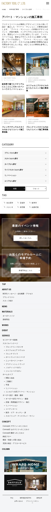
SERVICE (6, 335)
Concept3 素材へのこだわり (13, 433)
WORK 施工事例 (14, 9)
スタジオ (9, 207)
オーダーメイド (9, 316)
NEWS (4, 306)
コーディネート (12, 409)
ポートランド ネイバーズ (15, 357)
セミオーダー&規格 (10, 340)
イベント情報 (8, 508)
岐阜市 (34, 203)
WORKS (5, 325)
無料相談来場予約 (25, 498)
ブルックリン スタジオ (14, 347)
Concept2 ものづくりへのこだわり (16, 429)
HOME (4, 9)
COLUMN (6, 449)
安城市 (22, 203)
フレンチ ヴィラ (12, 354)
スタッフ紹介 (8, 301)
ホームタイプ (8, 374)
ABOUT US (6, 289)
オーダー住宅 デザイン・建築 (17, 399)
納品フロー (7, 436)
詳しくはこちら (25, 238)
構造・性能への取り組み (12, 440)
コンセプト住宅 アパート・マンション (20, 392)
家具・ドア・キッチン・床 (16, 412)
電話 (42, 508)
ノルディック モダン (13, 367)
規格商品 (6, 319)
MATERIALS (7, 312)
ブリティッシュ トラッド (15, 364)
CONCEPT (6, 422)
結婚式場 (35, 207)
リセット (36, 189)
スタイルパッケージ (10, 343)
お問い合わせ (18, 501)
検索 (15, 189)
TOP (4, 284)
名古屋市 (9, 203)
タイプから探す (27, 9)
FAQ (11, 498)
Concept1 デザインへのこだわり (15, 426)
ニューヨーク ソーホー (14, 360)
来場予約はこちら (25, 270)
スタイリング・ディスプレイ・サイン (20, 416)
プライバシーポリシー (32, 502)
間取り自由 (10, 378)
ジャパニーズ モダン (13, 371)
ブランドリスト (9, 297)
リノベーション (12, 388)
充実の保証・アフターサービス (14, 443)
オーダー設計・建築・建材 (13, 395)
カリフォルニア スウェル (15, 350)
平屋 (7, 385)
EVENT (5, 330)
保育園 (22, 207)
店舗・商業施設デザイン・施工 (17, 402)
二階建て (9, 381)
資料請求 (39, 498)
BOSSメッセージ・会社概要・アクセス (18, 294)
